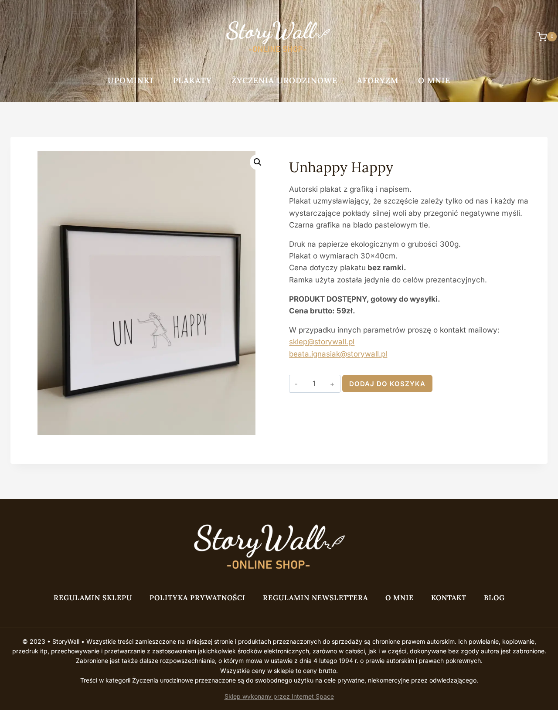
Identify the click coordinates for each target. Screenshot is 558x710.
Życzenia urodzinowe (284, 80)
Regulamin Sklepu (93, 597)
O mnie (434, 80)
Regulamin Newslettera (315, 597)
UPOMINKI (130, 80)
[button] (257, 162)
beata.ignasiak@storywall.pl (338, 354)
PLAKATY (192, 80)
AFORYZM (377, 80)
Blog (494, 597)
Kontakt (448, 597)
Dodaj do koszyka (387, 384)
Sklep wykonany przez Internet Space (279, 696)
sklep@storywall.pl (321, 341)
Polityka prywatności (197, 597)
